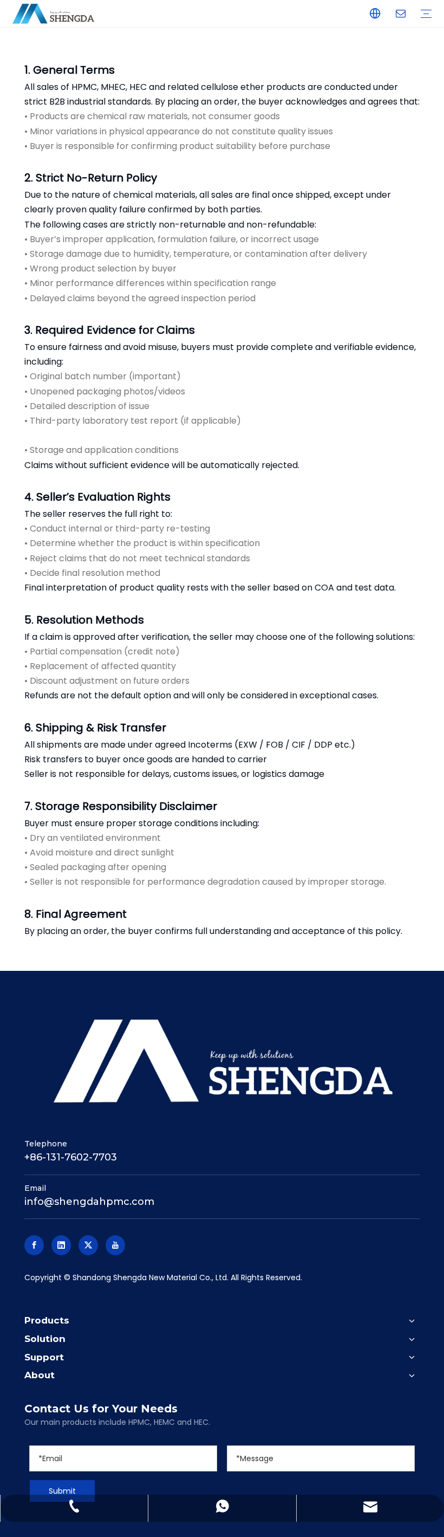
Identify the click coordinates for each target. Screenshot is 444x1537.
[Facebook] (34, 1245)
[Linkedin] (61, 1245)
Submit (62, 1491)
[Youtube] (115, 1245)
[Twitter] (88, 1245)
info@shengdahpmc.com (89, 1202)
